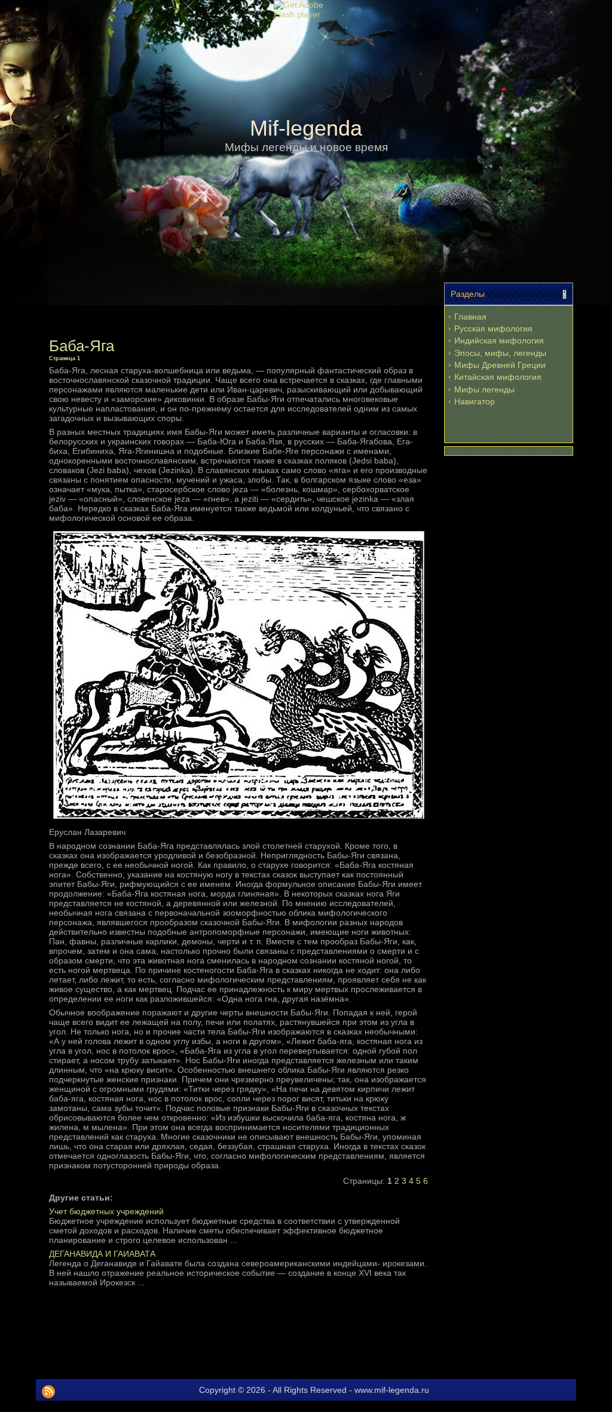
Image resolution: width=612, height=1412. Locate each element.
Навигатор (474, 401)
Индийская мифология (499, 340)
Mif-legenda (306, 128)
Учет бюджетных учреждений (106, 1211)
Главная (470, 316)
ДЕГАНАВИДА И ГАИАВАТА (102, 1253)
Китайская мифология (497, 377)
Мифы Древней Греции (500, 365)
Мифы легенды (484, 389)
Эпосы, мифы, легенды (500, 353)
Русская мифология (493, 328)
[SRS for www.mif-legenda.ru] (48, 1391)
